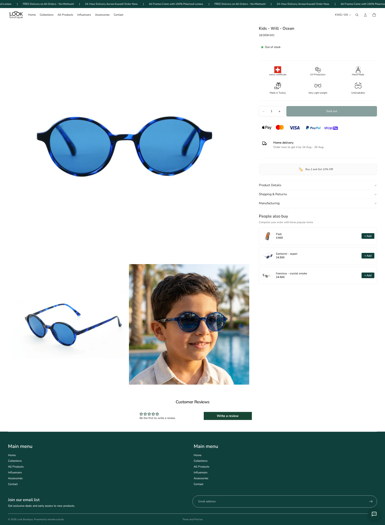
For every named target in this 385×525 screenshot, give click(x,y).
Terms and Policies (192, 519)
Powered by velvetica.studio (49, 519)
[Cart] (374, 14)
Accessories (15, 478)
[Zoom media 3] (189, 324)
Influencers (15, 472)
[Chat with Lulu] (374, 514)
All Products (16, 467)
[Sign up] (371, 501)
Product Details (270, 185)
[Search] (357, 14)
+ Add (368, 236)
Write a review (228, 416)
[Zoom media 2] (68, 324)
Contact (13, 484)
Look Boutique (25, 519)
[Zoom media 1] (128, 142)
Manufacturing (269, 203)
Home (12, 455)
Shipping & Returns (273, 194)
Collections (15, 461)
